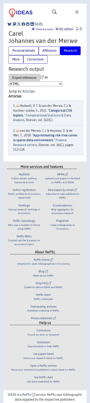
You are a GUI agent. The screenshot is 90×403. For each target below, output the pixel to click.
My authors (66, 29)
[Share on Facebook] (23, 24)
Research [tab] (70, 50)
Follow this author (45, 29)
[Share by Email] (36, 24)
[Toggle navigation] (54, 13)
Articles (28, 91)
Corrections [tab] (35, 59)
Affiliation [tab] (49, 50)
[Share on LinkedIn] (32, 24)
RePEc (27, 394)
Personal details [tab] (23, 50)
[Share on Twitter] (19, 24)
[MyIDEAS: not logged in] (78, 29)
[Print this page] (41, 24)
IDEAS (12, 394)
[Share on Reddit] (27, 24)
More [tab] (16, 59)
